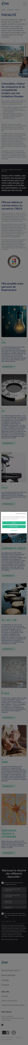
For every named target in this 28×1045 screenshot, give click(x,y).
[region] (14, 522)
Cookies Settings (14, 530)
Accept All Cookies (14, 526)
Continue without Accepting (21, 513)
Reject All (14, 522)
